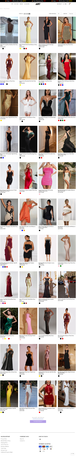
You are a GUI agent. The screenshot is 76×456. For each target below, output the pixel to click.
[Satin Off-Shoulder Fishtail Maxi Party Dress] (28, 284)
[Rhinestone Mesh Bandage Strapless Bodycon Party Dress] (48, 284)
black (3, 48)
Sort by (65, 13)
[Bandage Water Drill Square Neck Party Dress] (67, 66)
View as (21, 13)
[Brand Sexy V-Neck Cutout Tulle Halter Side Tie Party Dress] (67, 139)
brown (26, 303)
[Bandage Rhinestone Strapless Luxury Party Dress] (48, 248)
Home (1, 8)
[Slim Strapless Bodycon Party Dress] (9, 66)
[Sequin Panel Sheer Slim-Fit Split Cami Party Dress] (28, 357)
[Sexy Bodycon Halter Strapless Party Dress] (28, 175)
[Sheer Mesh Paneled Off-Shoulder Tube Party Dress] (48, 139)
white (1, 48)
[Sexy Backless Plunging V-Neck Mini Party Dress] (9, 212)
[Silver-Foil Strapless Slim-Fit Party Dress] (9, 357)
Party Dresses (6, 8)
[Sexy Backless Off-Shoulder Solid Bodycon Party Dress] (67, 212)
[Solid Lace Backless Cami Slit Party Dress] (67, 284)
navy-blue (3, 267)
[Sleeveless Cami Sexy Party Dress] (9, 321)
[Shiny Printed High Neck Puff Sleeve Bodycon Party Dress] (48, 212)
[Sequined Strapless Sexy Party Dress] (67, 30)
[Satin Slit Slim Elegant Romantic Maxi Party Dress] (28, 393)
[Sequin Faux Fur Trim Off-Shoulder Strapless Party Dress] (48, 175)
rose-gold (39, 376)
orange (24, 230)
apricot (5, 84)
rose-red (59, 120)
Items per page (52, 13)
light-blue (22, 230)
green (39, 84)
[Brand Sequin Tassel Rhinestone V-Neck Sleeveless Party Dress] (9, 175)
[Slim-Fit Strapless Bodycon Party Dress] (67, 321)
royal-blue (3, 84)
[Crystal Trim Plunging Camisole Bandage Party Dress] (48, 102)
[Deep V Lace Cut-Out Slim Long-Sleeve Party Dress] (67, 393)
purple (3, 303)
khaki (1, 375)
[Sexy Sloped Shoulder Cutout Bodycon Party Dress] (28, 212)
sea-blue (1, 84)
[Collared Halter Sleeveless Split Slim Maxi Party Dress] (48, 357)
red (26, 48)
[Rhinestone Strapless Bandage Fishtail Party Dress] (28, 321)
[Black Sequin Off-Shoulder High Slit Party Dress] (9, 139)
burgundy (1, 267)
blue (43, 84)
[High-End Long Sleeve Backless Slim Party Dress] (9, 30)
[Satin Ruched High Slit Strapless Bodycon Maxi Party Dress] (67, 175)
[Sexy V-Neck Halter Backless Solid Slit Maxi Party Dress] (9, 393)
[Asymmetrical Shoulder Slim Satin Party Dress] (28, 66)
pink (39, 194)
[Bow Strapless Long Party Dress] (48, 66)
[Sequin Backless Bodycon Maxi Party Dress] (67, 102)
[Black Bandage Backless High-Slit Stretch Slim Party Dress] (67, 357)
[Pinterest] (40, 439)
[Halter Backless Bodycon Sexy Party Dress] (67, 248)
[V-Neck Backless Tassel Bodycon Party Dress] (28, 102)
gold (1, 120)
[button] (24, 13)
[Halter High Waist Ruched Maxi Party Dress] (9, 284)
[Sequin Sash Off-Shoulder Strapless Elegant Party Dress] (28, 248)
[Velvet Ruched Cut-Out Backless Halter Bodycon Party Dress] (48, 393)
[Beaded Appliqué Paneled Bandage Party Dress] (28, 139)
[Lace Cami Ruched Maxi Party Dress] (48, 321)
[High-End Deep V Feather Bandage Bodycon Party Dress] (48, 30)
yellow (20, 48)
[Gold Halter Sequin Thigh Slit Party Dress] (9, 102)
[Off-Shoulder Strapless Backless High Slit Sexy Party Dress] (9, 248)
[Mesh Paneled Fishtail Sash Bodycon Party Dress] (28, 30)
